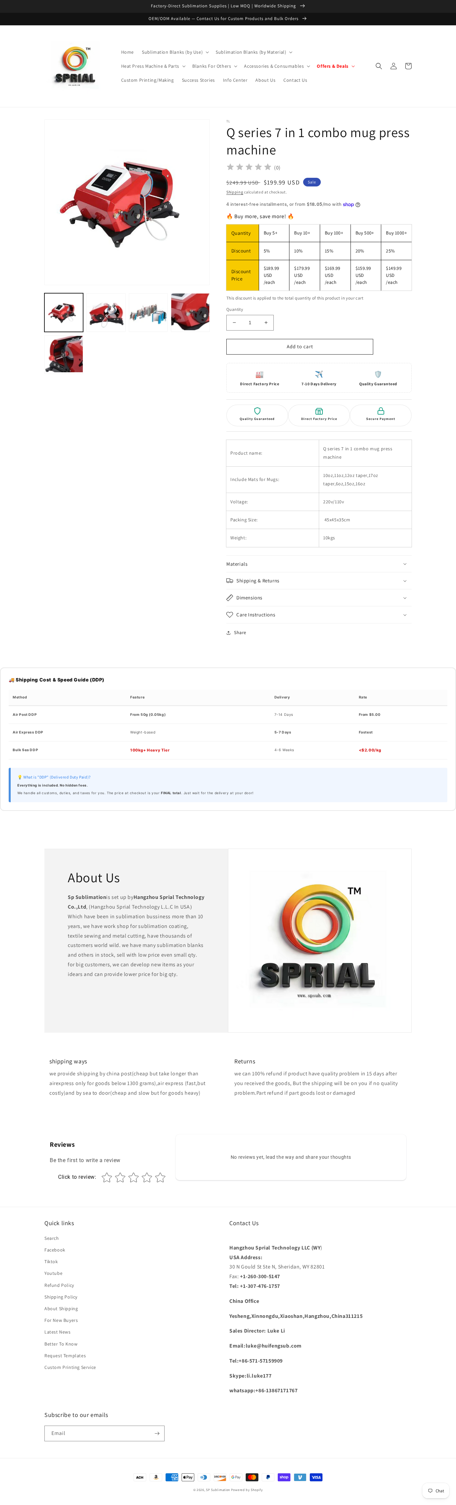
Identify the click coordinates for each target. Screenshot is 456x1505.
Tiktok (51, 1262)
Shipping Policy (60, 1297)
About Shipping (61, 1309)
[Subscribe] (157, 1433)
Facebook (54, 1250)
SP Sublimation (218, 1490)
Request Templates (65, 1356)
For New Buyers (61, 1320)
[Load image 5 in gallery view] (63, 354)
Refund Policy (59, 1285)
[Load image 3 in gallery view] (148, 312)
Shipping (234, 191)
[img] (249, 168)
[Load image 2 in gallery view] (105, 312)
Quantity (234, 309)
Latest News (57, 1332)
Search (51, 1238)
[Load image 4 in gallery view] (190, 312)
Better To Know (60, 1344)
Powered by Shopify (247, 1490)
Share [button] (240, 632)
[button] (175, 52)
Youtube (53, 1273)
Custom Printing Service (70, 1367)
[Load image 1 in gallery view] (63, 312)
